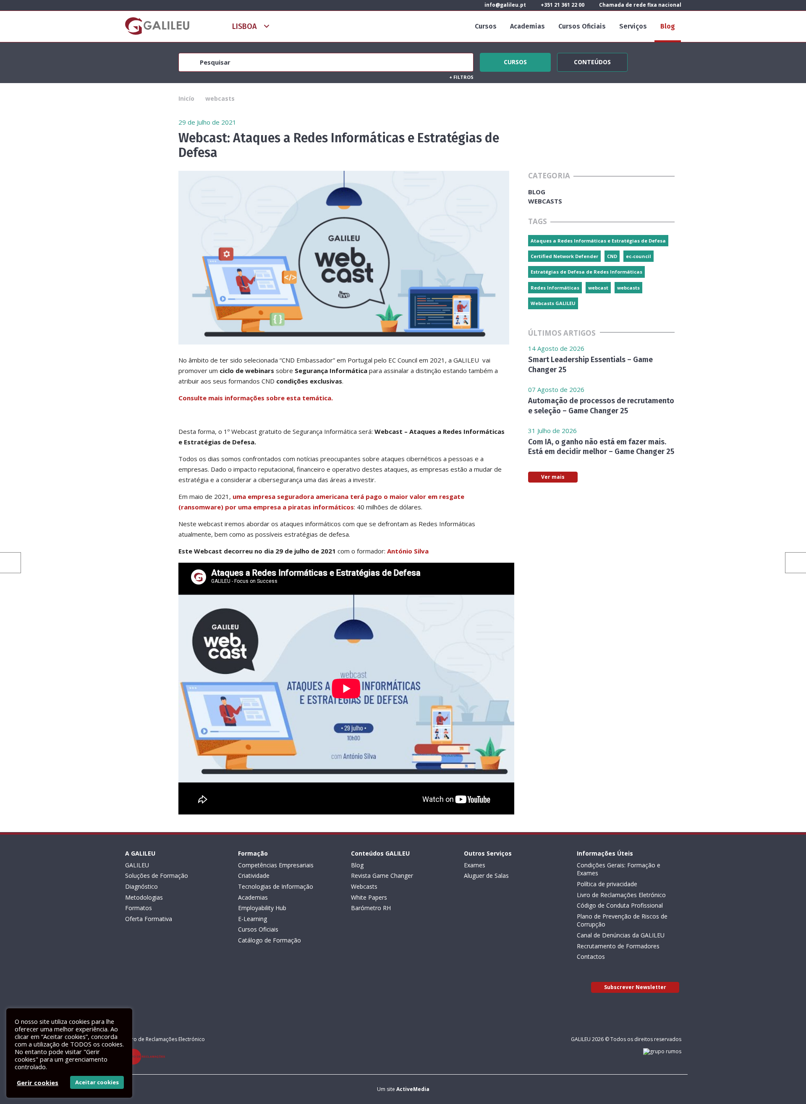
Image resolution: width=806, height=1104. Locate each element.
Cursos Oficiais (582, 26)
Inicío (186, 98)
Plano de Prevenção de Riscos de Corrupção (622, 920)
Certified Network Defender (564, 256)
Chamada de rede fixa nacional (639, 4)
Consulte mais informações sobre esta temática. (255, 398)
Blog (667, 26)
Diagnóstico (141, 886)
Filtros (461, 77)
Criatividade (254, 876)
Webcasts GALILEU (553, 303)
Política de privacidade (607, 884)
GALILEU (137, 865)
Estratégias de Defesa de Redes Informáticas (586, 272)
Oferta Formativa (148, 919)
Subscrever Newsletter (635, 987)
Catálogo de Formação (269, 940)
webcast (598, 287)
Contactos (591, 956)
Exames (474, 865)
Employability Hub (262, 908)
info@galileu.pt (504, 4)
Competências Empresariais (276, 865)
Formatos (138, 908)
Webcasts (364, 886)
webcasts (220, 98)
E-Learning (252, 919)
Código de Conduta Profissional (620, 905)
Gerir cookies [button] (37, 1082)
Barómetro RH (371, 908)
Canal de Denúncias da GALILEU (621, 935)
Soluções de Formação (156, 876)
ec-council (638, 256)
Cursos (486, 26)
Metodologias (144, 897)
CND (612, 256)
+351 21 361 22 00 (561, 4)
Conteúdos (592, 60)
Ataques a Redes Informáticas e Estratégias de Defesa (598, 241)
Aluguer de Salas (486, 876)
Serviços (633, 26)
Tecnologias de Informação (275, 886)
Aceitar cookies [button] (97, 1082)
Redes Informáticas (555, 287)
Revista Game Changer (382, 876)
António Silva (408, 551)
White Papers (369, 897)
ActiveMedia (412, 1089)
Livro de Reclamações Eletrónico (621, 895)
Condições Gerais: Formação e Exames (618, 869)
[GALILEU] (157, 26)
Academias (527, 26)
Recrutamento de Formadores (618, 946)
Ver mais (553, 476)
